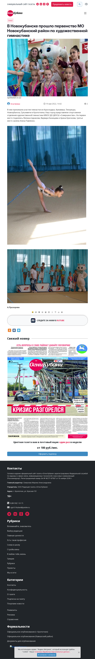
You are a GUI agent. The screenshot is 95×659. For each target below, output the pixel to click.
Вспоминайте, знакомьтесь (19, 526)
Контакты (11, 585)
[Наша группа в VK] (41, 4)
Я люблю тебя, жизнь (16, 554)
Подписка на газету (16, 599)
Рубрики (11, 563)
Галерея (10, 558)
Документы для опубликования (21, 641)
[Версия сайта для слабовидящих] (86, 4)
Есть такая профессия (16, 540)
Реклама (11, 614)
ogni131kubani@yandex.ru (20, 507)
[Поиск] (79, 4)
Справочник (12, 619)
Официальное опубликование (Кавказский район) (30, 636)
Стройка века (13, 549)
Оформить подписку (48, 454)
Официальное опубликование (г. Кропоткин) (27, 631)
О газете (11, 594)
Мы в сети (11, 572)
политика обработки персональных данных (52, 652)
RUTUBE (60, 320)
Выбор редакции (14, 531)
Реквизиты (12, 610)
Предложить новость (62, 4)
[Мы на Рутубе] (48, 4)
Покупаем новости (15, 603)
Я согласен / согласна (46, 655)
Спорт (10, 20)
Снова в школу (13, 545)
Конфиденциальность (17, 589)
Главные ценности (15, 535)
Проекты (11, 568)
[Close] (79, 652)
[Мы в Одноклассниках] (44, 4)
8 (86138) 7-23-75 (16, 503)
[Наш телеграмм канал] (38, 4)
